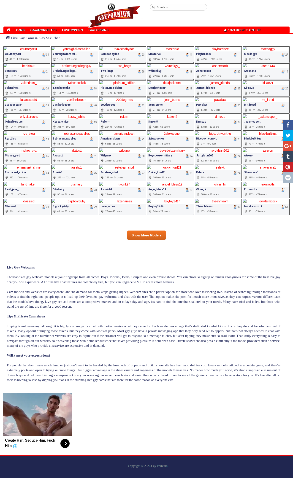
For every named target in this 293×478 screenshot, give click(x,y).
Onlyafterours (14, 121)
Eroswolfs (250, 189)
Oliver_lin (201, 189)
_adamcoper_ (252, 121)
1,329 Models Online (243, 30)
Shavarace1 (251, 172)
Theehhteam (204, 206)
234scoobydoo (109, 54)
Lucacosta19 (13, 104)
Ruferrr (105, 121)
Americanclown (110, 138)
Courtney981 (13, 54)
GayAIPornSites (43, 30)
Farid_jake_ (12, 189)
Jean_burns (155, 104)
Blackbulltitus (252, 138)
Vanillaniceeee (61, 104)
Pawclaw (201, 104)
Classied (10, 206)
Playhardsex (203, 54)
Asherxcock (203, 71)
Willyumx (105, 155)
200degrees (107, 104)
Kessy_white (60, 121)
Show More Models (146, 235)
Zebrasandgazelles (64, 138)
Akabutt (58, 155)
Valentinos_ (12, 87)
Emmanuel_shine (15, 172)
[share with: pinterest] (288, 167)
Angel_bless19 (157, 189)
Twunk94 (106, 189)
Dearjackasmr (157, 87)
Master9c (154, 54)
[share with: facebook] (288, 125)
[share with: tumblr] (288, 156)
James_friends (205, 87)
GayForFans (98, 30)
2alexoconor (156, 138)
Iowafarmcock (253, 206)
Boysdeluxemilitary (160, 155)
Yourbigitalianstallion (66, 54)
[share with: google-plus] (288, 146)
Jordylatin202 (204, 155)
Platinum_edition (111, 87)
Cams (20, 30)
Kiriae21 (249, 87)
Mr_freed (250, 104)
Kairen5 (153, 121)
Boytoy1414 (155, 206)
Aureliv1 (57, 172)
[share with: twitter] (288, 135)
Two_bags (107, 71)
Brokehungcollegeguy (66, 71)
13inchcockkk (61, 87)
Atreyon (249, 155)
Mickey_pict (12, 155)
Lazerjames (107, 206)
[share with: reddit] (288, 177)
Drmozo (201, 121)
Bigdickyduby (61, 206)
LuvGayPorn (72, 30)
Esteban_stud (109, 172)
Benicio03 (11, 71)
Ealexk (200, 172)
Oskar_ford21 (157, 172)
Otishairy (58, 189)
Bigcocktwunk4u (206, 138)
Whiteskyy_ (155, 71)
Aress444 (250, 71)
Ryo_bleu (10, 138)
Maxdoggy (250, 54)
